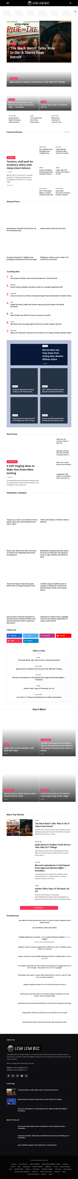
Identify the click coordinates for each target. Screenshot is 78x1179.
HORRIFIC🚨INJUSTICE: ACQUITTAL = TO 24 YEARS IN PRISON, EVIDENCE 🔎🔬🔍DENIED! (44, 938)
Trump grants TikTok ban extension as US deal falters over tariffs (44, 1013)
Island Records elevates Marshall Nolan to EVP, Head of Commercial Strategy (44, 1003)
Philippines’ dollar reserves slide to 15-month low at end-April (54, 258)
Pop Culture (13, 78)
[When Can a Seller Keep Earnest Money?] (50, 465)
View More (67, 132)
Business (11, 157)
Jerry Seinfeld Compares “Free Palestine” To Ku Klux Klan (37, 1145)
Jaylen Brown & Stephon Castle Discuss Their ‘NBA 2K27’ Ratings (37, 82)
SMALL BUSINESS (35, 1164)
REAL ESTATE (42, 147)
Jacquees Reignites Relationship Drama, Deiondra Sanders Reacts (46, 172)
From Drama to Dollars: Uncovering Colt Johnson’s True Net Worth (33, 278)
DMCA (64, 1171)
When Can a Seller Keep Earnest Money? (63, 463)
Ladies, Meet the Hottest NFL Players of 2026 (62, 172)
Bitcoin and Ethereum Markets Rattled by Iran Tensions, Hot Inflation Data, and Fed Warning (53, 420)
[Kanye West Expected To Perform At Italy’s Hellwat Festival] (63, 182)
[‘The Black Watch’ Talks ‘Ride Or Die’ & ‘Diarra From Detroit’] (39, 41)
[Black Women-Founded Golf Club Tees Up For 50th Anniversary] (22, 215)
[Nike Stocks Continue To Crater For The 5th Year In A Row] (66, 118)
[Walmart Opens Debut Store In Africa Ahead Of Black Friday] (20, 780)
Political (11, 99)
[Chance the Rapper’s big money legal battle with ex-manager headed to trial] (22, 571)
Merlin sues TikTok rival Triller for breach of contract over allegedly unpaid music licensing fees (21, 553)
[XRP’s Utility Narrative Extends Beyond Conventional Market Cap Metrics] (54, 377)
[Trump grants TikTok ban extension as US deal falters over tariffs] (11, 1015)
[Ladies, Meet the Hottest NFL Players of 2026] (63, 161)
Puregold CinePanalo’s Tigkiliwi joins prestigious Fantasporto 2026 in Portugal (22, 258)
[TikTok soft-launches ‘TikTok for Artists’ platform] (55, 507)
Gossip (13, 43)
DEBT (11, 276)
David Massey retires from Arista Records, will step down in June (45, 1022)
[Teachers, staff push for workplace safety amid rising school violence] (21, 147)
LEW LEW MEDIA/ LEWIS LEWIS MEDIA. (44, 928)
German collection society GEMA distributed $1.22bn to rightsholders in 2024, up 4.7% (44, 957)
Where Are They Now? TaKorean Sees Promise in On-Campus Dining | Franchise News (40, 333)
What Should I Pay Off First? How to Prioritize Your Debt (30, 315)
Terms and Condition (33, 1174)
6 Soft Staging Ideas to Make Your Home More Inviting (21, 469)
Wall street (58, 1169)
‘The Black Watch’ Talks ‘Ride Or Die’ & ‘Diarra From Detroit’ (32, 52)
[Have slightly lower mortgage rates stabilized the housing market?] (46, 140)
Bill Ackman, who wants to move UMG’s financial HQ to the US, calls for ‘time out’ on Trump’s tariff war (44, 976)
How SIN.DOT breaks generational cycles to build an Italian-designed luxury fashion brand (45, 921)
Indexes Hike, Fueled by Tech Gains (53, 228)
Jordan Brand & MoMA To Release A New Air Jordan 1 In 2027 (15, 120)
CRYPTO (12, 321)
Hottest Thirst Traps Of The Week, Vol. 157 (54, 106)
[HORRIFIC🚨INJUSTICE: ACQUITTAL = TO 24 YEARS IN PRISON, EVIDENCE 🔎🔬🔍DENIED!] (11, 939)
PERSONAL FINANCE (47, 1169)
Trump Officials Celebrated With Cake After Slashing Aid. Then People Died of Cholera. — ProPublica (62, 151)
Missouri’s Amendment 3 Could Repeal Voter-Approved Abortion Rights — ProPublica (21, 105)
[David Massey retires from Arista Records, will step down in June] (11, 1024)
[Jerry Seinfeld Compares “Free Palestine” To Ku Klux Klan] (11, 1147)
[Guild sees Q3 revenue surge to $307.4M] (50, 442)
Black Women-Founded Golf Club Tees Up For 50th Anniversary (21, 229)
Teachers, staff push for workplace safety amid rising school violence (20, 165)
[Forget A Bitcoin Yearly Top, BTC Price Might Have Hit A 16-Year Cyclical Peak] (24, 406)
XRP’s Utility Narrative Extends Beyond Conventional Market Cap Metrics (53, 391)
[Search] (70, 3)
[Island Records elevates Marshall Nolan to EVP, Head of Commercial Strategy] (11, 1005)
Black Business (45, 739)
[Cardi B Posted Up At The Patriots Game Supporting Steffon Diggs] (57, 780)
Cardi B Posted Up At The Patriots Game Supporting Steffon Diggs (55, 794)
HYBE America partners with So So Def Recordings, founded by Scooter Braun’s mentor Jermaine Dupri (44, 995)
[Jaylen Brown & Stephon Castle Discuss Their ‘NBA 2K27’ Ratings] (39, 75)
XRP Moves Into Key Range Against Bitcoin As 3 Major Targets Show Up (35, 324)
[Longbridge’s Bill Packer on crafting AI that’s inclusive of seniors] (50, 477)
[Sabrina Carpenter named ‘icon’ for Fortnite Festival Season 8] (11, 986)
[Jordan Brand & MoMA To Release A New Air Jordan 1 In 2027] (24, 118)
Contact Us (35, 1171)
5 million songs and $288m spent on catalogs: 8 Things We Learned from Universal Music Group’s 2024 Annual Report (53, 587)
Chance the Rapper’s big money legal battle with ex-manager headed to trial (21, 585)
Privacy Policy (67, 1169)
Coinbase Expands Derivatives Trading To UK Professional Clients (23, 391)
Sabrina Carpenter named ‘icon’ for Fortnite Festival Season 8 (44, 984)
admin (10, 172)
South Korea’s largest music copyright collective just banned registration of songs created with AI (54, 619)
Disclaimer (57, 1171)
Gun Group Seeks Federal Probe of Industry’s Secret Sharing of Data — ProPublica (42, 1127)
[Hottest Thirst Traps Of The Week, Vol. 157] (55, 99)
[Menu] (8, 3)
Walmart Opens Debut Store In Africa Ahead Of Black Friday (20, 794)
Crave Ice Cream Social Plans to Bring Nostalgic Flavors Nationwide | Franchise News (40, 296)
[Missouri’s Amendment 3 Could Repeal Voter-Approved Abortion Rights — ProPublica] (23, 99)
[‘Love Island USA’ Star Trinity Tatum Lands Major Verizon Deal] (45, 118)
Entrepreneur (26, 1166)
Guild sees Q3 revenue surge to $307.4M (62, 441)
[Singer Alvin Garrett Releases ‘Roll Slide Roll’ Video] (20, 734)
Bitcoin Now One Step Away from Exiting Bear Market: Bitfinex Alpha (52, 355)
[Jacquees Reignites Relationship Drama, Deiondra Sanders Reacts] (46, 161)
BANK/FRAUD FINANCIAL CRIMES (51, 1164)
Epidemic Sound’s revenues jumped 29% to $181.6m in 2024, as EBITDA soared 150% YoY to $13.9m (44, 948)
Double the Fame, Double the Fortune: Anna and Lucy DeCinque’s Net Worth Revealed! (37, 306)
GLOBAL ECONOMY (65, 1166)
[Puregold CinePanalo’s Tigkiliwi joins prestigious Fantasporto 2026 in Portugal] (22, 244)
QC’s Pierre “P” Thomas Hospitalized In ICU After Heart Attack (39, 697)
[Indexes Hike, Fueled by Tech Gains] (55, 215)
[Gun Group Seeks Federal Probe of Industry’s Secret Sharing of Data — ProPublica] (11, 1128)
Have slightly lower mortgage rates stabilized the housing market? (46, 151)
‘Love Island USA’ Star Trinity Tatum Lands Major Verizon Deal (36, 120)
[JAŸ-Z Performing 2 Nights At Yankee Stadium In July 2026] (46, 182)
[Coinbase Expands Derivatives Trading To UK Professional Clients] (24, 377)
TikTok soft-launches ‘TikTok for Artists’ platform (54, 521)
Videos (51, 1174)
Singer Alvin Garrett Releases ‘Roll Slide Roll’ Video (19, 749)
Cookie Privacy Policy (46, 1171)
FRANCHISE (13, 293)
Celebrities (65, 1164)
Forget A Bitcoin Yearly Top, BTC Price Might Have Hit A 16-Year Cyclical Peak (23, 420)
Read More (10, 185)
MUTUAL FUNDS (19, 1169)
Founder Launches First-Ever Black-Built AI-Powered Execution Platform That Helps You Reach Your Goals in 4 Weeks (57, 747)
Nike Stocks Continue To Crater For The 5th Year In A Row (57, 120)
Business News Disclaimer (22, 1171)
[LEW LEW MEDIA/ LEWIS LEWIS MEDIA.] (11, 930)
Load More (38, 908)
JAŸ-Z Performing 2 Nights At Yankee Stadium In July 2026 (46, 193)
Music (10, 1169)
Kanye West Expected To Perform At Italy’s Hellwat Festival (63, 193)
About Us (43, 1174)
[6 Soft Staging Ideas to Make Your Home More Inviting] (25, 450)
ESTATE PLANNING (37, 1166)
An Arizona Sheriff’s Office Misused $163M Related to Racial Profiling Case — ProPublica (44, 1137)
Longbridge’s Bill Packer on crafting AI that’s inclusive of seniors (63, 476)
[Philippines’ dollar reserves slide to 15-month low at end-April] (55, 244)
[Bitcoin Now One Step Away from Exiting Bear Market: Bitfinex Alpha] (24, 354)
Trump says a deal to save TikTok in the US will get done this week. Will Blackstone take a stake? (22, 522)
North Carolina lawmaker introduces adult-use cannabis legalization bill (36, 287)
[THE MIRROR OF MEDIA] (39, 3)
